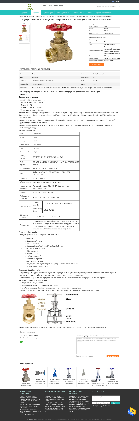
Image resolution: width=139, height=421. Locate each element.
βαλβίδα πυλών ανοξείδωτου (43, 16)
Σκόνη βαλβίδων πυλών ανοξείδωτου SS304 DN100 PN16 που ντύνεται (55, 403)
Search (119, 6)
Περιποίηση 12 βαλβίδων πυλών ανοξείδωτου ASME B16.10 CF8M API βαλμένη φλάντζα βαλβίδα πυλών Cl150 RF (83, 382)
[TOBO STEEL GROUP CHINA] (30, 7)
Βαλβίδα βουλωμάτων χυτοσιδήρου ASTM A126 (39, 327)
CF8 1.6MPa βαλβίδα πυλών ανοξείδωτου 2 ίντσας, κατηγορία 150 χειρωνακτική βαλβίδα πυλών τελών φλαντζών (55, 398)
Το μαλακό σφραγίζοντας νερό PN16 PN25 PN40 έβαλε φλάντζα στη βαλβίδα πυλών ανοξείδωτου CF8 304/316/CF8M (112, 382)
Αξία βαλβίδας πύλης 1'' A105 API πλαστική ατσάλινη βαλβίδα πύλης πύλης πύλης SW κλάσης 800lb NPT (98, 386)
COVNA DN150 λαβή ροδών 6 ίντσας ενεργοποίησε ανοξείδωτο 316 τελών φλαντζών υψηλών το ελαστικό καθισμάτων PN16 (69, 382)
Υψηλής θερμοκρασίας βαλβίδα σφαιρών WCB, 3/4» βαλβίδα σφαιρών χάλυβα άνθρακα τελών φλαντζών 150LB (79, 409)
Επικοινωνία (98, 64)
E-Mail (94, 406)
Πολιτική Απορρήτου (31, 419)
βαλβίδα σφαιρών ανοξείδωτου (75, 392)
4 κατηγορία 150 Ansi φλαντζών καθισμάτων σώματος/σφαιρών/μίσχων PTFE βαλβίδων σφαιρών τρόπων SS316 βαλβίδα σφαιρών (30, 412)
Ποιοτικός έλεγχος (78, 13)
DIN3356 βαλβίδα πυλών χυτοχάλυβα (69, 327)
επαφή (90, 13)
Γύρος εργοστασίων (62, 13)
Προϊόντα (36, 13)
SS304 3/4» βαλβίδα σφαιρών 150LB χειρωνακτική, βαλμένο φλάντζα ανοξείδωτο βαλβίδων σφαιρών (79, 397)
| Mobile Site (106, 406)
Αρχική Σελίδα (25, 13)
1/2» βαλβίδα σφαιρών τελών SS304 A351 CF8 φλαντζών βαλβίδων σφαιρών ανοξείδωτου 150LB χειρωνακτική (80, 403)
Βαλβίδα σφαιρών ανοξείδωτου (26, 392)
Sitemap (99, 406)
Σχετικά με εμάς (48, 13)
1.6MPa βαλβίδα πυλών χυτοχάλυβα (94, 327)
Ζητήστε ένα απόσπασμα (104, 13)
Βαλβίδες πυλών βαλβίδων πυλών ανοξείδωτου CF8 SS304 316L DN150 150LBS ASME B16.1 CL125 (40, 382)
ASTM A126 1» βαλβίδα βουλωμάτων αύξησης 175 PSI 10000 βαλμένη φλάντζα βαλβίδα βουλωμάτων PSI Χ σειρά (55, 409)
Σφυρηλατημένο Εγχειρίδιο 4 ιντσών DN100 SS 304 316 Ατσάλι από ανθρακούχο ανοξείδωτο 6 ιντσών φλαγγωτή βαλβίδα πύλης (25, 386)
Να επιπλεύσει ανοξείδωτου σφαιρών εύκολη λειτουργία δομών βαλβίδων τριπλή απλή (30, 406)
